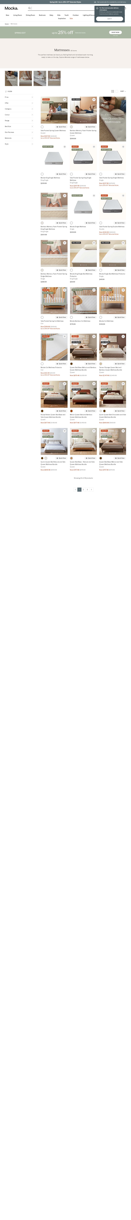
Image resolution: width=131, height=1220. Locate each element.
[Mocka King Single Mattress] (54, 157)
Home (6, 24)
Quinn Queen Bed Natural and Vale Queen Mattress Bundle (53, 463)
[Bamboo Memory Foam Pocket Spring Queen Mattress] (83, 110)
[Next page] (91, 490)
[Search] (30, 8)
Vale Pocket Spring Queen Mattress (53, 130)
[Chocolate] (104, 411)
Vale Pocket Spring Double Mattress (111, 227)
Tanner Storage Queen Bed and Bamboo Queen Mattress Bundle (110, 369)
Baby (51, 15)
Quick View (62, 127)
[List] (117, 91)
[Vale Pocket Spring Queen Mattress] (54, 110)
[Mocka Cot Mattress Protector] (54, 347)
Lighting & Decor (89, 15)
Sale (71, 18)
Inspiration (62, 18)
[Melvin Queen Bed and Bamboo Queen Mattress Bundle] (83, 394)
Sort (122, 91)
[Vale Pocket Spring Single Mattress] (112, 157)
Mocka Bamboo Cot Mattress (80, 321)
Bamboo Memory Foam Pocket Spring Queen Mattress (83, 132)
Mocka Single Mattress (78, 227)
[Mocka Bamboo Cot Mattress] (83, 300)
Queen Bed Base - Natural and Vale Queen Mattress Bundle (82, 463)
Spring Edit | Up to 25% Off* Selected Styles (65, 2)
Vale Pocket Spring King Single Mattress (80, 179)
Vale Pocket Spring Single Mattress (111, 178)
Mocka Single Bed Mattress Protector (112, 274)
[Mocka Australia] (11, 8)
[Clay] (71, 411)
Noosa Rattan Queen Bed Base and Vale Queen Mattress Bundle (53, 416)
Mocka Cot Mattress (106, 321)
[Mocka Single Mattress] (83, 206)
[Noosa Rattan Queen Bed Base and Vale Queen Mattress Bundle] (54, 394)
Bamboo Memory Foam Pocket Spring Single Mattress (54, 275)
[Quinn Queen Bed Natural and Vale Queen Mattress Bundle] (54, 441)
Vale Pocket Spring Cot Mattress (52, 321)
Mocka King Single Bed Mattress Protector (81, 275)
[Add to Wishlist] (64, 99)
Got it (110, 19)
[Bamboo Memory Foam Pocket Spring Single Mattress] (54, 253)
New (7, 15)
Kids (58, 15)
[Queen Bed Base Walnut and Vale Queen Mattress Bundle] (112, 441)
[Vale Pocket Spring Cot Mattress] (54, 300)
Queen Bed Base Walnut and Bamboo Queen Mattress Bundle (83, 369)
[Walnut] (71, 363)
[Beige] (100, 363)
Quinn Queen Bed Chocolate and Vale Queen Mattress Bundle (112, 416)
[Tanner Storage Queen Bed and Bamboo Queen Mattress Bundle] (112, 347)
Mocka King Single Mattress (50, 178)
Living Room (17, 15)
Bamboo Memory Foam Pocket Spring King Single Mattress (54, 228)
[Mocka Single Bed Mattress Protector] (112, 253)
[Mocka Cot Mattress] (112, 300)
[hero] (65, 32)
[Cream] (71, 126)
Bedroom (42, 15)
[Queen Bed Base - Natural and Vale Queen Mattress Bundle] (83, 441)
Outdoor (76, 15)
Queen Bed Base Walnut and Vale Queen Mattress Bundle (111, 463)
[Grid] (112, 91)
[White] (42, 126)
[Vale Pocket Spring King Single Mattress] (83, 157)
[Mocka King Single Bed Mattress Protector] (83, 253)
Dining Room (30, 15)
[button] (64, 111)
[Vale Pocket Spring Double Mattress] (112, 206)
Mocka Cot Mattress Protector (51, 367)
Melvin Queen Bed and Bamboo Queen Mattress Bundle (81, 416)
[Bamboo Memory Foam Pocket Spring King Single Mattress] (54, 206)
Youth (67, 15)
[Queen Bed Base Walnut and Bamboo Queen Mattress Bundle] (83, 347)
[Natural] (100, 411)
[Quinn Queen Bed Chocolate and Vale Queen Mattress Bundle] (112, 394)
